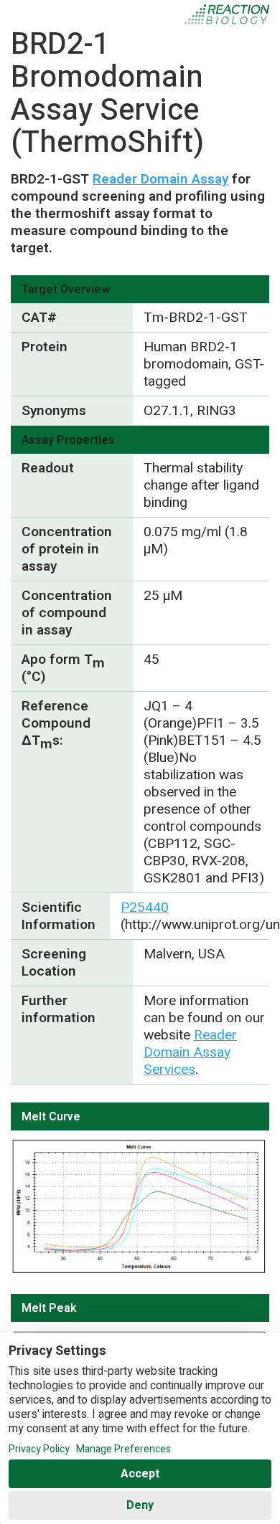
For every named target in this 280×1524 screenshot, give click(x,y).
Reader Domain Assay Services (190, 1052)
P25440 (145, 907)
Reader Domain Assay (160, 179)
